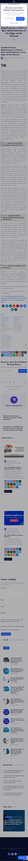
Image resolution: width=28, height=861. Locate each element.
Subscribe (20, 18)
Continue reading (14, 22)
